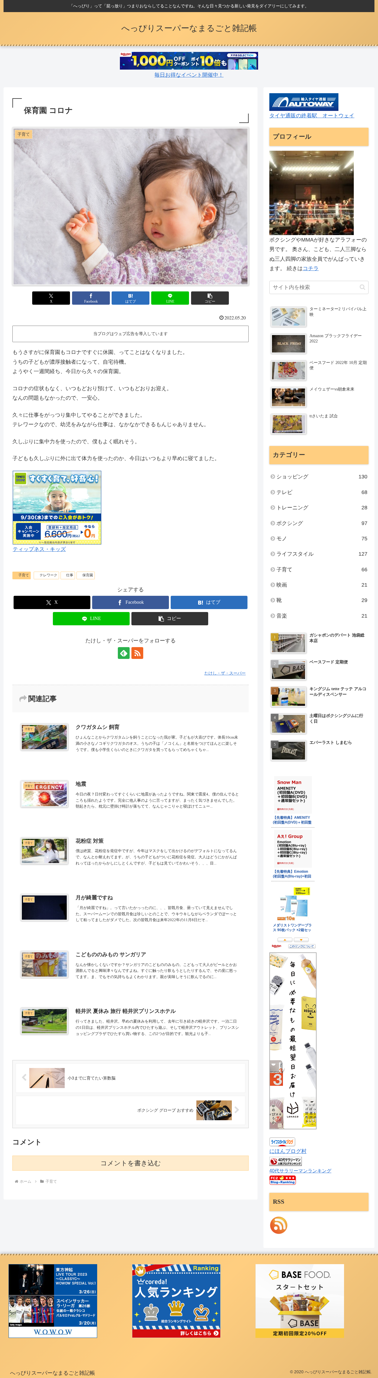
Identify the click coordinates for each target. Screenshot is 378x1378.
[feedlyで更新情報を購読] (124, 653)
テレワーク (48, 575)
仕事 (69, 575)
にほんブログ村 (288, 1151)
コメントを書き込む (130, 1163)
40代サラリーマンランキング (300, 1170)
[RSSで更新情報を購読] (137, 653)
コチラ (311, 268)
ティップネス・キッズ (39, 549)
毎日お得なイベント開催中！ (189, 75)
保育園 (87, 575)
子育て (23, 575)
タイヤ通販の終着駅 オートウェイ (311, 116)
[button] (210, 298)
